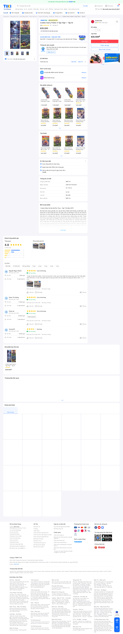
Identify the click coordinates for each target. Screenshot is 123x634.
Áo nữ (32, 581)
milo (55, 571)
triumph (67, 571)
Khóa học (85, 611)
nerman (80, 571)
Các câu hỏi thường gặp (15, 530)
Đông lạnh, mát (19, 597)
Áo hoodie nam (37, 594)
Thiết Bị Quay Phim (102, 615)
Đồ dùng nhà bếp (14, 630)
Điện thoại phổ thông (17, 610)
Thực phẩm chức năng (17, 617)
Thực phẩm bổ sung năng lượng (103, 602)
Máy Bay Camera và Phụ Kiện (103, 616)
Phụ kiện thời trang (57, 586)
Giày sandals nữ (39, 605)
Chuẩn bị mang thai (17, 589)
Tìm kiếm (85, 6)
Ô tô (81, 622)
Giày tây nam (41, 613)
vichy (25, 572)
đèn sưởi (101, 621)
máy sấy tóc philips (104, 622)
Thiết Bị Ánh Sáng (103, 610)
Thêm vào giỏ (104, 45)
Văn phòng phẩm (85, 628)
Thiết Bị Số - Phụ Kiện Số (80, 596)
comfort (106, 571)
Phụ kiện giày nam (38, 616)
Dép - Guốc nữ (41, 604)
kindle (76, 571)
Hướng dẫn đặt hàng (14, 534)
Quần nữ (41, 581)
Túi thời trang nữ (35, 620)
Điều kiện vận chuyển (38, 546)
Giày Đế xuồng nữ (40, 608)
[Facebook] (95, 527)
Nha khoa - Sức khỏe (82, 615)
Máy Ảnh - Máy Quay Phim (102, 606)
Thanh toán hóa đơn (78, 611)
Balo (53, 581)
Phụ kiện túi (46, 623)
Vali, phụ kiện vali (67, 583)
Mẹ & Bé (82, 587)
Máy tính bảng (16, 611)
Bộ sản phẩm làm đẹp (18, 624)
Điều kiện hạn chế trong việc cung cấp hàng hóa (63, 537)
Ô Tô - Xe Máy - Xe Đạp (80, 619)
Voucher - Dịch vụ (78, 609)
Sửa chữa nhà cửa (59, 610)
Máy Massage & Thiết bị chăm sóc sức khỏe (19, 619)
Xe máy (77, 622)
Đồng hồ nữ (60, 593)
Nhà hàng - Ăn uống (81, 614)
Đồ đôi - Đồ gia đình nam (41, 595)
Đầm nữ (36, 581)
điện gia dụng (19, 9)
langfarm (17, 572)
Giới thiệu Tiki (36, 526)
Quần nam (40, 591)
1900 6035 (16, 564)
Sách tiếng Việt (76, 628)
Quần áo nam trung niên (39, 598)
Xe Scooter (86, 622)
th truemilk (26, 571)
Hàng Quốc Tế (77, 580)
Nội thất (59, 611)
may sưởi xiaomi (101, 625)
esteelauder (20, 571)
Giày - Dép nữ (35, 602)
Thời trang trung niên (39, 587)
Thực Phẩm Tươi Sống (16, 592)
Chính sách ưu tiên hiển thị (60, 542)
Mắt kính (65, 587)
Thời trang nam (35, 590)
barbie (31, 571)
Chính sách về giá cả (59, 535)
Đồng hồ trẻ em (67, 595)
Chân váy (41, 584)
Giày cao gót (34, 604)
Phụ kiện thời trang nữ (57, 587)
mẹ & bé (30, 9)
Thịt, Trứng (17, 594)
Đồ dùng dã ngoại (103, 593)
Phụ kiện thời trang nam (61, 588)
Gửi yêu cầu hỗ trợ (14, 532)
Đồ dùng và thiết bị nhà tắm (61, 612)
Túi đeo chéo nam (39, 628)
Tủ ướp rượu (109, 587)
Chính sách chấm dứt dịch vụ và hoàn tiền (63, 548)
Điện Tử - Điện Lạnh (100, 580)
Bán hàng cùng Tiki (58, 528)
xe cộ (25, 9)
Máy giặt (99, 584)
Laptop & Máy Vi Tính (84, 589)
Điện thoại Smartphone (15, 608)
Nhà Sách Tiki (77, 626)
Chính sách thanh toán (59, 540)
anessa (89, 571)
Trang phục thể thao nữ (99, 591)
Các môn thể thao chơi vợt (103, 599)
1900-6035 (16, 526)
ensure (39, 571)
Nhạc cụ (63, 615)
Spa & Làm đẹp (83, 612)
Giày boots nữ (36, 607)
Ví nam (32, 628)
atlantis (65, 9)
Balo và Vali (55, 580)
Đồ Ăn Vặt (57, 625)
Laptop (65, 603)
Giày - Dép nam (35, 611)
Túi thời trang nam (36, 626)
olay (97, 571)
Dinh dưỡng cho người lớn (18, 587)
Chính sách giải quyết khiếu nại (40, 536)
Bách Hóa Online (57, 619)
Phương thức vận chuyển (15, 536)
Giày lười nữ (43, 607)
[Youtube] (99, 527)
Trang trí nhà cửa (56, 608)
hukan (21, 572)
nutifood (72, 571)
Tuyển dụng (36, 530)
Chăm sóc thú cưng (56, 621)
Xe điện (87, 621)
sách (46, 9)
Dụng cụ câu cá (101, 597)
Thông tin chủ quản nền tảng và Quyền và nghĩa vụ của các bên (63, 551)
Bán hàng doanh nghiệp (39, 544)
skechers (59, 571)
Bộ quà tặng (59, 628)
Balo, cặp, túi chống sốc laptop (61, 582)
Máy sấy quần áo (101, 587)
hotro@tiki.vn (22, 546)
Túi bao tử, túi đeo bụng (43, 629)
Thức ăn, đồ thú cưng (17, 602)
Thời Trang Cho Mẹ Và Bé (16, 581)
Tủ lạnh (98, 583)
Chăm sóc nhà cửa (18, 603)
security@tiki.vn (21, 548)
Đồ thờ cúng (57, 615)
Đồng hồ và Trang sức (58, 592)
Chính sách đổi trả (14, 540)
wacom (85, 571)
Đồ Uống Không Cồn (60, 626)
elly (52, 571)
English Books (81, 630)
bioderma (47, 571)
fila (28, 572)
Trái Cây (12, 594)
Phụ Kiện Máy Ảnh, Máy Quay (101, 608)
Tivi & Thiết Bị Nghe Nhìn (81, 592)
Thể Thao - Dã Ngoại (100, 590)
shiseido (12, 572)
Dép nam (38, 614)
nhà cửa (42, 9)
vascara (11, 571)
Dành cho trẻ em (17, 601)
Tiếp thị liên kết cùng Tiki (39, 542)
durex (43, 571)
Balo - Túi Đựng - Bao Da (103, 612)
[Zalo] (102, 527)
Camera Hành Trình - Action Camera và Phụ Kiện (103, 611)
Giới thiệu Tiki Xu (37, 540)
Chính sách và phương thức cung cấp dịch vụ (63, 545)
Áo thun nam (34, 591)
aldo (63, 571)
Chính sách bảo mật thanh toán (40, 532)
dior (15, 571)
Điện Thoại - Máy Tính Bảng (18, 606)
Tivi (97, 585)
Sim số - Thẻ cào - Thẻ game (85, 616)
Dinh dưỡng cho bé (17, 585)
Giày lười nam (34, 613)
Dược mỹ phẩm (23, 625)
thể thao (51, 9)
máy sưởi (96, 621)
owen (35, 571)
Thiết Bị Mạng (60, 602)
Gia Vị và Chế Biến (59, 624)
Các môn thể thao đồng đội (103, 598)
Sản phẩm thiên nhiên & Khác (18, 620)
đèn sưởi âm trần (101, 630)
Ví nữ (46, 622)
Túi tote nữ (39, 623)
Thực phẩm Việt (22, 595)
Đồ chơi (24, 581)
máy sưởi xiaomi (105, 626)
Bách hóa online (80, 588)
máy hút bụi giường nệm (103, 627)
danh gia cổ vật (58, 9)
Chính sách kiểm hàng (15, 538)
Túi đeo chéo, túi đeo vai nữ (37, 622)
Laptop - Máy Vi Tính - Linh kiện (61, 598)
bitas (109, 571)
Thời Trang (85, 581)
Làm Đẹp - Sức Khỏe (15, 614)
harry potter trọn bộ (73, 9)
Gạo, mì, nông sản (17, 598)
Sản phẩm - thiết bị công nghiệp (82, 590)
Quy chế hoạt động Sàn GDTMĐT (62, 526)
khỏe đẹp (36, 9)
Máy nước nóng (103, 585)
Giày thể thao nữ (106, 601)
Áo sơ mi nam (40, 593)
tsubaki (31, 572)
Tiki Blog (35, 528)
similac (101, 571)
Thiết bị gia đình (22, 630)
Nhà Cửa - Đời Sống (57, 606)
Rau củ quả (15, 595)
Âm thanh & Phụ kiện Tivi (100, 581)
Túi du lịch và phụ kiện (60, 581)
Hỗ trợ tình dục (21, 624)
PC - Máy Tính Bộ (58, 603)
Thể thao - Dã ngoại (80, 584)
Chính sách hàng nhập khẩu (16, 544)
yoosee (94, 571)
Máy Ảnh (107, 616)
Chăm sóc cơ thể (17, 618)
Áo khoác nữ (42, 583)
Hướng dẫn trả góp (14, 542)
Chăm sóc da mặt (14, 616)
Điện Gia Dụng (14, 628)
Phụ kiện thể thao (103, 594)
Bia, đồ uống (15, 599)
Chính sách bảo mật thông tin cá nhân (42, 534)
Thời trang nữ (35, 580)
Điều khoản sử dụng (38, 538)
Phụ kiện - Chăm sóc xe (78, 621)
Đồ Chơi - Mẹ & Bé (15, 580)
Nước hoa (15, 624)
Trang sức (54, 593)
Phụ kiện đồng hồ (59, 595)
